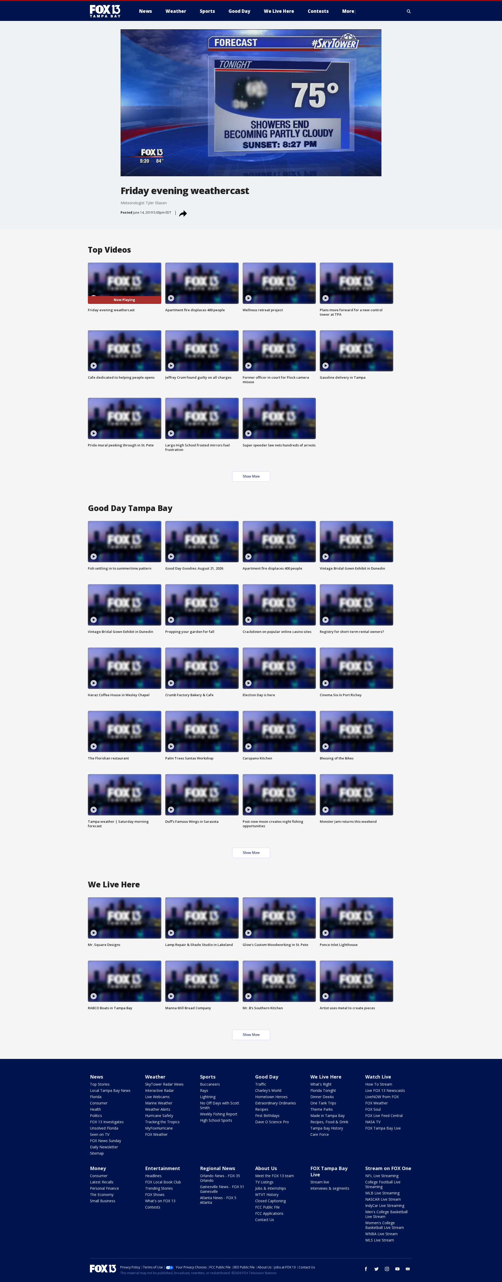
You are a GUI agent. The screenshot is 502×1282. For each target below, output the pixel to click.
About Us (266, 1168)
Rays (204, 1090)
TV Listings (264, 1181)
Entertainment (162, 1168)
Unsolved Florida (104, 1128)
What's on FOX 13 (160, 1200)
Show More (251, 476)
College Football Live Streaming (383, 1184)
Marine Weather (158, 1103)
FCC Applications (269, 1213)
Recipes (261, 1109)
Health (95, 1109)
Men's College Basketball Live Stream (386, 1214)
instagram (387, 1269)
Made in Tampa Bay (327, 1115)
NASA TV (372, 1121)
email (408, 1269)
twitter (376, 1269)
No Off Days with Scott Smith (219, 1105)
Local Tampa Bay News (110, 1090)
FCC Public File (267, 1207)
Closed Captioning (270, 1200)
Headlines (153, 1175)
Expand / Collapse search (409, 11)
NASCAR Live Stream (383, 1199)
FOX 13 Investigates (107, 1121)
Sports (207, 1077)
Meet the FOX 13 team (274, 1175)
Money (98, 1168)
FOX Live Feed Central (384, 1115)
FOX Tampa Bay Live (383, 1128)
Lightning (207, 1096)
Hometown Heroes (271, 1096)
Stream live (319, 1181)
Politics (96, 1115)
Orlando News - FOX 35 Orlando (220, 1178)
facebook (366, 1269)
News (96, 1077)
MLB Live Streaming (382, 1192)
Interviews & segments (329, 1188)
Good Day (266, 1077)
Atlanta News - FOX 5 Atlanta (218, 1200)
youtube (397, 1269)
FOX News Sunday (105, 1140)
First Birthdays (267, 1115)
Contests (152, 1207)
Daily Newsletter (104, 1146)
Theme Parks (321, 1109)
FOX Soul (373, 1109)
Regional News (217, 1168)
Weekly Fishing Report (218, 1113)
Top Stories (100, 1084)
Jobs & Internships (270, 1188)
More (348, 11)
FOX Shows (154, 1194)
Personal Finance (104, 1188)
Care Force (319, 1134)
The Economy (101, 1194)
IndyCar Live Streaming (384, 1205)
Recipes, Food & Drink (329, 1121)
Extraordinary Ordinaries (275, 1103)
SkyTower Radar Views (164, 1084)
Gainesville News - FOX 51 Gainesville (222, 1189)
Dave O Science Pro (272, 1121)
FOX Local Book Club (163, 1181)
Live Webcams (157, 1096)
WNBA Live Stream (381, 1233)
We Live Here (325, 1077)
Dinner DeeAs (322, 1096)
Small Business (102, 1200)
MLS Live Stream (379, 1240)
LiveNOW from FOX (382, 1096)
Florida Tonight (323, 1090)
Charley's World (268, 1090)
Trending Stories (159, 1188)
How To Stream (378, 1084)
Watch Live (378, 1077)
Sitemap (97, 1153)
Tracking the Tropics (162, 1121)
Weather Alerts (157, 1109)
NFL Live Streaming (381, 1175)
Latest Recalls (101, 1181)
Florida (95, 1096)
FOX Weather (156, 1134)
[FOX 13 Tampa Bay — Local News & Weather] (107, 11)
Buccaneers (210, 1084)
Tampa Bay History (326, 1128)
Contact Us (264, 1219)
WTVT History (266, 1194)
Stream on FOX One (388, 1168)
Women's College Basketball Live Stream (384, 1225)
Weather (155, 1077)
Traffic (260, 1084)
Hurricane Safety (159, 1115)
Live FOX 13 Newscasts (385, 1090)
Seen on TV (99, 1134)
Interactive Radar (159, 1090)
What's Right (321, 1084)
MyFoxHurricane (159, 1128)
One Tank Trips (323, 1103)
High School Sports (216, 1120)
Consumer (98, 1103)
